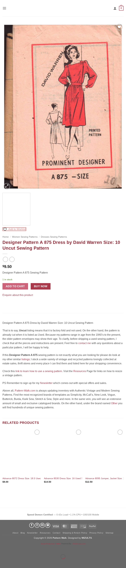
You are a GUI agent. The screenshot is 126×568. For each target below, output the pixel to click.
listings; (25, 359)
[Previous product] (11, 259)
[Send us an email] (42, 525)
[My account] (115, 8)
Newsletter (46, 383)
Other (114, 403)
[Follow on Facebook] (31, 525)
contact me (84, 343)
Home (5, 237)
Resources (79, 371)
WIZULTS (87, 538)
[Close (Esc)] (32, 548)
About (15, 533)
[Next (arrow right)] (13, 562)
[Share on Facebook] (5, 303)
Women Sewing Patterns (25, 237)
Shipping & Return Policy (75, 533)
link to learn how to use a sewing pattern (38, 371)
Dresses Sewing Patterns (54, 237)
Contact (56, 533)
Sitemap (109, 533)
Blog (23, 533)
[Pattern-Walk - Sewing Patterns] (63, 8)
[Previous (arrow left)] (3, 562)
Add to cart (15, 286)
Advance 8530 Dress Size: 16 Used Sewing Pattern (70, 478)
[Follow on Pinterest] (47, 525)
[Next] (117, 106)
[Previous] (9, 106)
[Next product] (5, 259)
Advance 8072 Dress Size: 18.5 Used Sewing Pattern (30, 478)
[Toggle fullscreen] (13, 548)
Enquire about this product (17, 295)
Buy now (40, 286)
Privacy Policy (96, 533)
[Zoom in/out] (3, 548)
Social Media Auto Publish (51, 544)
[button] (4, 8)
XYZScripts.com (79, 544)
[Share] (22, 548)
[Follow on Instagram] (37, 525)
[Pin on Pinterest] (11, 303)
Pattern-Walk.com (25, 390)
